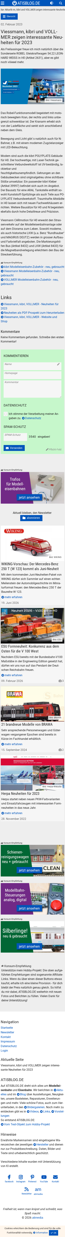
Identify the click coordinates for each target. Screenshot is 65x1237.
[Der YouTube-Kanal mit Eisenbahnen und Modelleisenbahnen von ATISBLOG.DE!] (44, 1179)
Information (42, 1232)
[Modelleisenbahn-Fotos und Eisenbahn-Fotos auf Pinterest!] (32, 1179)
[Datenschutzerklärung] (32, 1046)
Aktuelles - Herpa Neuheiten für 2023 (24, 757)
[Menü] (2, 3)
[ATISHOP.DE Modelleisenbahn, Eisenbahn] (32, 1028)
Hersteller (42, 1144)
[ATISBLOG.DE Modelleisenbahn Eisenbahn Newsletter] (26, 1191)
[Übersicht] (9, 16)
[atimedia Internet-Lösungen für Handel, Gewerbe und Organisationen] (38, 1191)
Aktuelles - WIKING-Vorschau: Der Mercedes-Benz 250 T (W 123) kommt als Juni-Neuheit (32, 530)
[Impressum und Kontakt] (32, 1041)
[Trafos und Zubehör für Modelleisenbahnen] (32, 487)
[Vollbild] (32, 82)
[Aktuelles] (8, 10)
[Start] (2, 10)
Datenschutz (33, 418)
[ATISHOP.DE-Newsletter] (32, 1032)
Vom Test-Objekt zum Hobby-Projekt (27, 1124)
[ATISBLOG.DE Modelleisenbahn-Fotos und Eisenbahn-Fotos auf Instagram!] (21, 1179)
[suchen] (60, 3)
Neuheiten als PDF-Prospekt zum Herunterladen (34, 312)
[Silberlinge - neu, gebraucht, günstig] (32, 937)
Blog (23, 1094)
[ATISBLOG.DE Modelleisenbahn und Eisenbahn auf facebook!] (9, 1179)
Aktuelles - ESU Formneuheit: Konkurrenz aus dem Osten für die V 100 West (32, 612)
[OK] (53, 1233)
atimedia (37, 1217)
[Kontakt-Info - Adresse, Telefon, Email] (32, 1037)
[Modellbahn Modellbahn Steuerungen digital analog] (32, 899)
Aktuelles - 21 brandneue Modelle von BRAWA (29, 688)
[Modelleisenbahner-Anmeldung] (32, 1051)
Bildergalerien (36, 1107)
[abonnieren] (31, 518)
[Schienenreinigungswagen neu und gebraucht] (32, 860)
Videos (34, 1111)
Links (46, 1111)
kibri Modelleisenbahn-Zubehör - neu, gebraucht (34, 267)
